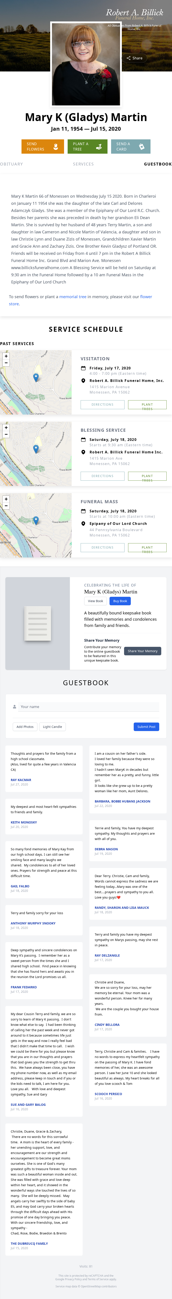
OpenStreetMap (91, 1286)
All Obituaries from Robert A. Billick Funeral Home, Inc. (134, 27)
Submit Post (146, 727)
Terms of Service (98, 1279)
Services (83, 164)
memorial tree (72, 296)
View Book (95, 601)
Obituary (11, 164)
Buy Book (120, 601)
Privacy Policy (73, 1279)
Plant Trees (147, 405)
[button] (36, 377)
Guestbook (158, 164)
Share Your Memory (142, 651)
